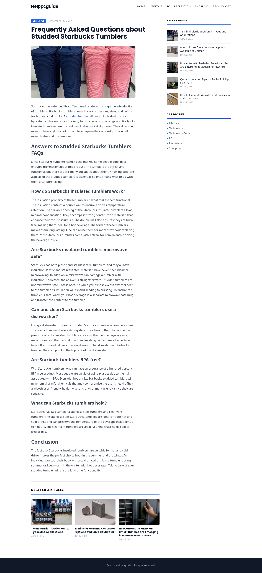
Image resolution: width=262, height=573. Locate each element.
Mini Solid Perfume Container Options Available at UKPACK (95, 530)
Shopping (202, 6)
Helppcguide (44, 6)
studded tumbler (77, 116)
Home (141, 6)
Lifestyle (156, 6)
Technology (222, 6)
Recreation (182, 6)
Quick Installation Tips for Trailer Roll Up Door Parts (204, 80)
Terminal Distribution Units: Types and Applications (50, 530)
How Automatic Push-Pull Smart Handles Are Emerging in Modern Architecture (138, 532)
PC (168, 6)
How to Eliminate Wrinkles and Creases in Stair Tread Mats (205, 96)
